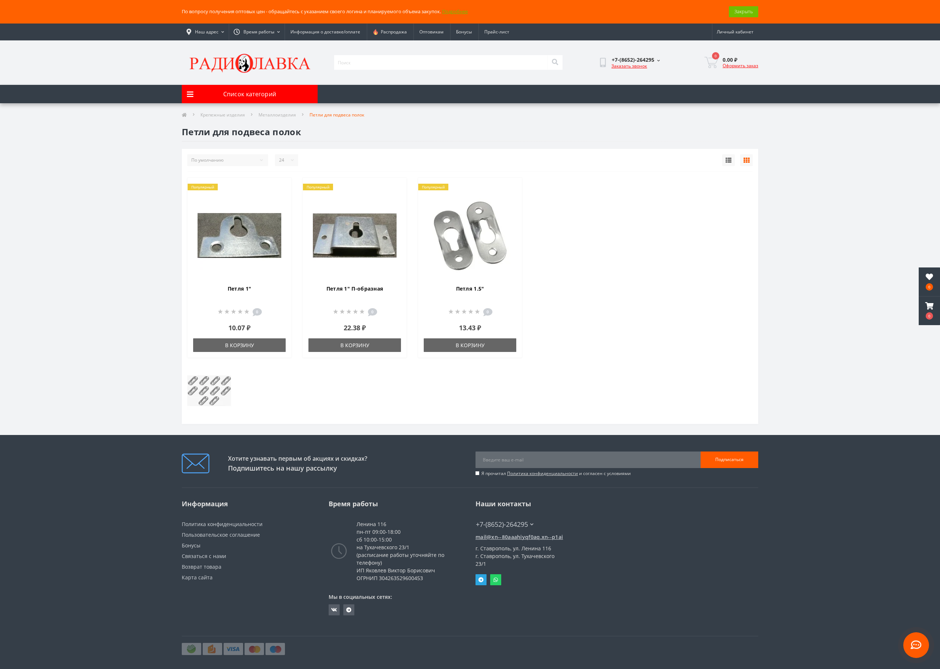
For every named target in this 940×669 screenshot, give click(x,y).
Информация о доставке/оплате (325, 32)
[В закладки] (279, 187)
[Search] (555, 62)
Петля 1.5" (470, 288)
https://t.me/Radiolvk (348, 609)
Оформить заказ (740, 65)
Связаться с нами (204, 556)
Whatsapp (495, 579)
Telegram (481, 579)
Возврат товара (201, 566)
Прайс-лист (496, 32)
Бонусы (464, 32)
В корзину (239, 345)
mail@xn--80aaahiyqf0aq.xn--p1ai (519, 536)
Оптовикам (431, 32)
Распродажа (393, 32)
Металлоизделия (277, 115)
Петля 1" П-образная (354, 288)
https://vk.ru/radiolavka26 (334, 609)
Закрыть (743, 11)
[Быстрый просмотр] (280, 211)
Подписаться (729, 459)
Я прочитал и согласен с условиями (556, 473)
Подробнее (455, 11)
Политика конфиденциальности (542, 473)
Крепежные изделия (222, 115)
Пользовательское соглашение (221, 534)
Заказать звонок (629, 66)
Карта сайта (197, 577)
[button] (929, 310)
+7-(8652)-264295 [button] (502, 524)
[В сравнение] (279, 199)
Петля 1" (239, 288)
